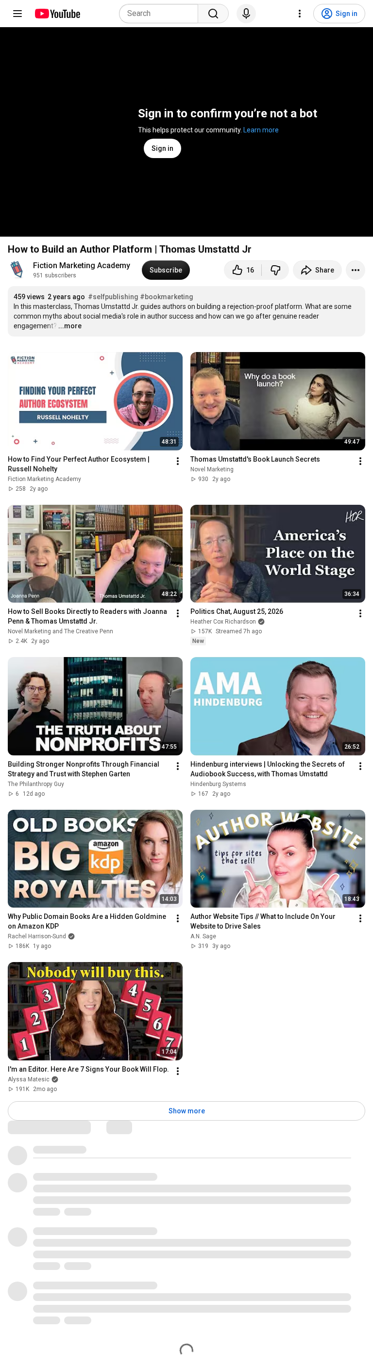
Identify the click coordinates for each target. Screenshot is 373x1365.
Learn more (261, 130)
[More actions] (355, 270)
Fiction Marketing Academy (81, 265)
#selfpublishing (113, 297)
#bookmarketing (166, 297)
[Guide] (17, 13)
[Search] (213, 13)
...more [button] (70, 326)
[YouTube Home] (57, 13)
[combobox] (161, 13)
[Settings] (299, 13)
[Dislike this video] (275, 270)
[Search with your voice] (246, 13)
